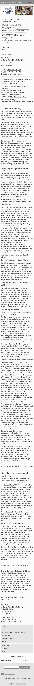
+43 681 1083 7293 (14, 70)
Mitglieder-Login (6, 661)
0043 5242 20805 (10, 27)
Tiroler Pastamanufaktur (8, 638)
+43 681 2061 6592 (14, 617)
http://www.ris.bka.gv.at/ (18, 96)
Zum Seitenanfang (17, 656)
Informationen (21, 684)
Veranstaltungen (6, 645)
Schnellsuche (25, 667)
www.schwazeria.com (19, 32)
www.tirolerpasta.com (7, 32)
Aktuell (3, 626)
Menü (29, 2)
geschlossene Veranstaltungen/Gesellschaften (13, 632)
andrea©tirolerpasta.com (14, 621)
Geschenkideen (6, 635)
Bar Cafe (4, 629)
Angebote (4, 648)
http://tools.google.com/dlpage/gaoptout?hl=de (17, 466)
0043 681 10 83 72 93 (15, 26)
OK (11, 684)
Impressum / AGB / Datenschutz (25, 661)
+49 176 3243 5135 (14, 72)
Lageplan (4, 641)
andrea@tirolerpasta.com (21, 30)
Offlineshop (4, 651)
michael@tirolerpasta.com (22, 29)
